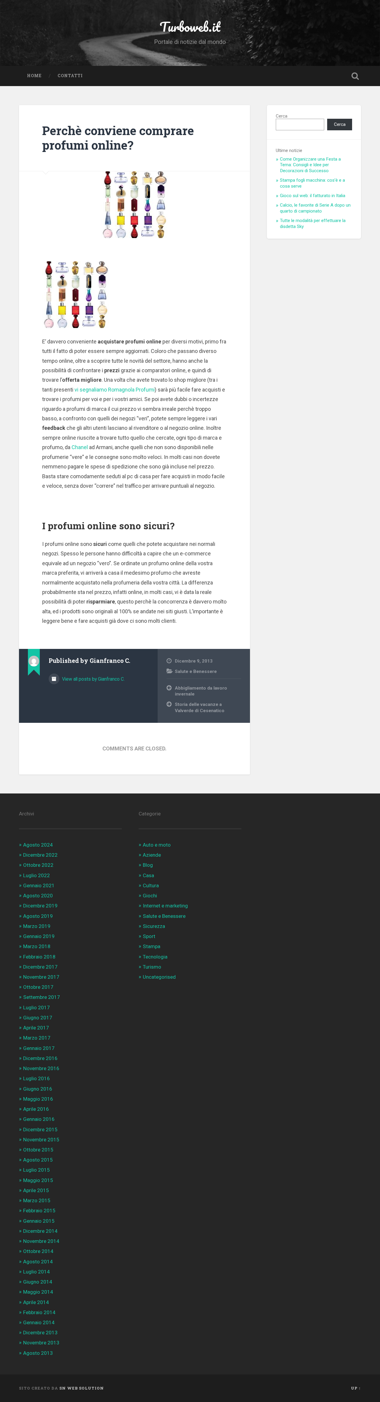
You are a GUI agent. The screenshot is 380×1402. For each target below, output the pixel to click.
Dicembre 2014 (40, 1231)
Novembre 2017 (41, 977)
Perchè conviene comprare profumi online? (118, 138)
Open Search (355, 76)
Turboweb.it (190, 26)
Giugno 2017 (37, 1018)
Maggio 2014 (38, 1292)
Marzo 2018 (36, 946)
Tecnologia (155, 957)
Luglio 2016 (36, 1078)
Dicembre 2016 (40, 1058)
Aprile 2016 (36, 1109)
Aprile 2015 (36, 1190)
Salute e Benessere (196, 671)
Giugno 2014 (37, 1282)
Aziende (152, 855)
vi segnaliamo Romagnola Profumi (115, 389)
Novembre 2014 (41, 1241)
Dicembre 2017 (40, 967)
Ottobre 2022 (38, 865)
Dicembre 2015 (40, 1129)
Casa (148, 875)
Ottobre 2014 (38, 1251)
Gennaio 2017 (39, 1048)
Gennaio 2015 (39, 1221)
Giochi (150, 896)
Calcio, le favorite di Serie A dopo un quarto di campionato (315, 208)
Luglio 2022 (36, 875)
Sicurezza (154, 926)
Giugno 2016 (37, 1089)
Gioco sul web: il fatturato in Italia (312, 195)
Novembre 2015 (41, 1140)
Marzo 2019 (36, 926)
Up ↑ (356, 1388)
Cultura (151, 885)
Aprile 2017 (36, 1028)
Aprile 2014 (36, 1302)
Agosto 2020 (38, 896)
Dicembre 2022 (40, 855)
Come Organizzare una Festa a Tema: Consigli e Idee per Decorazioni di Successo (310, 165)
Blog (148, 865)
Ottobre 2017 (38, 987)
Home (34, 75)
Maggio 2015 (38, 1180)
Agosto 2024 (38, 845)
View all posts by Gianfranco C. (93, 679)
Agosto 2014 (38, 1262)
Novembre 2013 (41, 1343)
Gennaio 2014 (39, 1322)
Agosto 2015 (38, 1160)
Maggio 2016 (38, 1099)
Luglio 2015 (36, 1170)
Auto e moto (157, 845)
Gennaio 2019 (39, 936)
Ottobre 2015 (38, 1150)
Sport (149, 936)
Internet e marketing (165, 906)
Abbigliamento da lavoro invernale (201, 691)
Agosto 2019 (38, 916)
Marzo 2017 (36, 1038)
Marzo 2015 (36, 1200)
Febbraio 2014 (39, 1312)
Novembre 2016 (41, 1068)
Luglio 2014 (36, 1272)
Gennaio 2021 (39, 885)
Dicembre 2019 (40, 906)
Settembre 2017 (41, 997)
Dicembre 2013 (40, 1333)
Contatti (70, 75)
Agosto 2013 (38, 1353)
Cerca (281, 116)
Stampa (151, 946)
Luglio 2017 (36, 1007)
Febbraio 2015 (39, 1211)
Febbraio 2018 (39, 957)
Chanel (80, 447)
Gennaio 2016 (39, 1119)
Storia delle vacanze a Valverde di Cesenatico (199, 707)
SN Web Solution (81, 1388)
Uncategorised (159, 977)
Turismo (152, 967)
